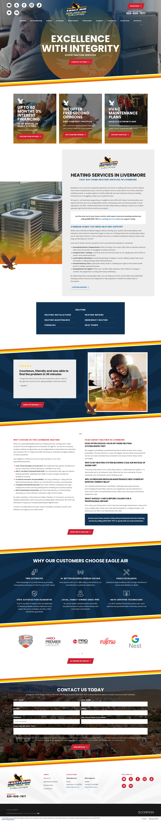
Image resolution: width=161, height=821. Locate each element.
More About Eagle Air (79, 532)
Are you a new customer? (93, 717)
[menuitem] (60, 315)
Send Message (79, 747)
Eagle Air (76, 200)
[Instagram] (31, 5)
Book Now (134, 6)
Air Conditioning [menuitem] (36, 21)
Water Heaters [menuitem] (73, 21)
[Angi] (39, 5)
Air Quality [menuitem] (60, 21)
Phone (16, 709)
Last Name (86, 700)
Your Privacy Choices (30, 813)
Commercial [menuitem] (111, 21)
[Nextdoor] (16, 12)
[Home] (76, 9)
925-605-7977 (135, 13)
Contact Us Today (79, 62)
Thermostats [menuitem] (87, 21)
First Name (18, 700)
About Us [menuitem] (23, 21)
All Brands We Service (79, 661)
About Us (47, 778)
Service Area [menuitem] (124, 21)
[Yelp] (16, 5)
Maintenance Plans (51, 782)
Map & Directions (72, 787)
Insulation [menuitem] (99, 21)
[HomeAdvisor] (9, 12)
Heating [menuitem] (49, 21)
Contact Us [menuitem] (137, 21)
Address (17, 717)
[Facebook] (24, 5)
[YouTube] (9, 5)
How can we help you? (24, 726)
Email (83, 709)
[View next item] (17, 405)
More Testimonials (31, 405)
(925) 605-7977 (92, 219)
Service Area (48, 785)
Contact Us (48, 789)
